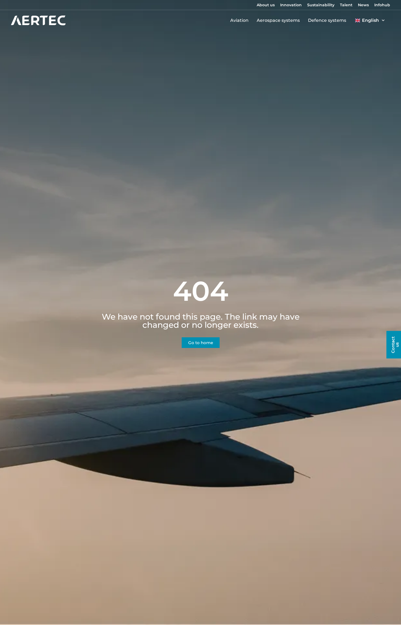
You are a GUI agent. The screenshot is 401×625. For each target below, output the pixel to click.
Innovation (291, 4)
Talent (346, 4)
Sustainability (320, 4)
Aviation (239, 20)
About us (266, 4)
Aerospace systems (278, 20)
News (363, 4)
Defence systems (327, 20)
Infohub (382, 4)
